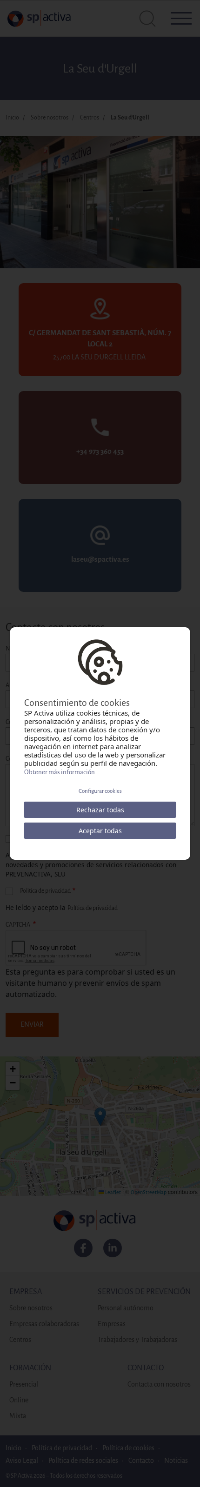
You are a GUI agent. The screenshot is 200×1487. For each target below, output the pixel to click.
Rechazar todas (100, 809)
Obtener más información (59, 772)
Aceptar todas (100, 830)
